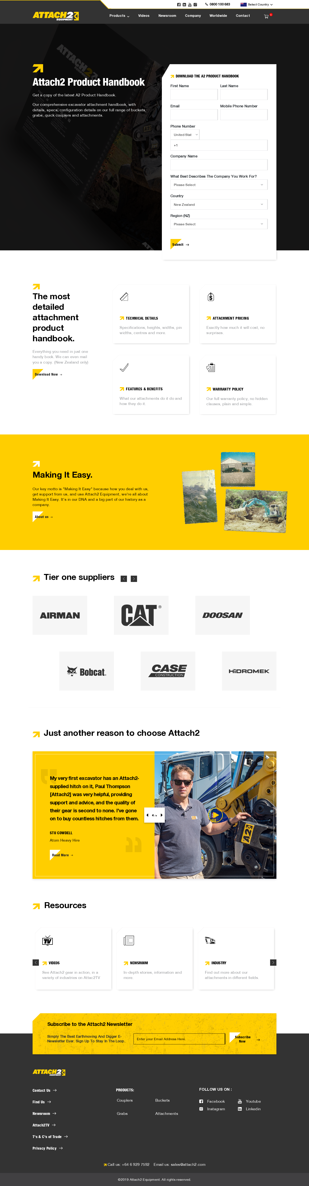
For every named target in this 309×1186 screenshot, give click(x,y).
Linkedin (253, 1109)
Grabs (122, 1113)
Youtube (253, 1101)
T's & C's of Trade (47, 1136)
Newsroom (41, 1113)
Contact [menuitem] (243, 16)
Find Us (39, 1102)
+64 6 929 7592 (135, 1164)
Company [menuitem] (193, 16)
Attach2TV (41, 1125)
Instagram (216, 1109)
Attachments (166, 1113)
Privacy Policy (45, 1148)
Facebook (216, 1101)
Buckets (162, 1100)
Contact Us (41, 1090)
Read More (60, 855)
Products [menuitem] (117, 16)
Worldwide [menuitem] (218, 16)
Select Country (258, 4)
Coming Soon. (218, 975)
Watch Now (53, 975)
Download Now (46, 374)
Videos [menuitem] (144, 16)
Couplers (125, 1100)
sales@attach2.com (188, 1164)
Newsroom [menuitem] (167, 16)
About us (42, 517)
